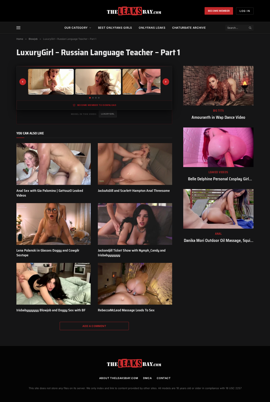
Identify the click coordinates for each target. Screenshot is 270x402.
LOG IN (245, 10)
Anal (218, 234)
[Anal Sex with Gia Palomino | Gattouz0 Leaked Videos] (53, 164)
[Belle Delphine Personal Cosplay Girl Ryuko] (218, 147)
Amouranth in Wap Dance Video (218, 117)
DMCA (147, 378)
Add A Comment (94, 326)
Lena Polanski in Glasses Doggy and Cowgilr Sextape (47, 253)
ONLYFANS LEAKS (152, 27)
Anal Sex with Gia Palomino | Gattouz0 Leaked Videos (49, 193)
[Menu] (18, 27)
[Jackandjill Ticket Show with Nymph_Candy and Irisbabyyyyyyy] (135, 224)
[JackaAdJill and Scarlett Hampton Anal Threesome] (135, 164)
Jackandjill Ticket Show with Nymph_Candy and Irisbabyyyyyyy (131, 253)
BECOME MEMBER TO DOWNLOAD (96, 105)
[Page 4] (99, 98)
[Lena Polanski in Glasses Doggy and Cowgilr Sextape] (53, 224)
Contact (164, 378)
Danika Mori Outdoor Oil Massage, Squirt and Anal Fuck (218, 240)
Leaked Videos (218, 172)
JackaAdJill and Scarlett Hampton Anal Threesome (134, 190)
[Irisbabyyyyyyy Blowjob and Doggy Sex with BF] (53, 284)
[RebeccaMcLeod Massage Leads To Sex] (135, 284)
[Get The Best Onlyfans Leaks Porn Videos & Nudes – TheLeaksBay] (135, 11)
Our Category (76, 27)
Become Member (219, 10)
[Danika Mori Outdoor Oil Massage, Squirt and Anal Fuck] (218, 209)
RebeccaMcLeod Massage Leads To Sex (126, 310)
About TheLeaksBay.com (118, 378)
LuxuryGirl (108, 114)
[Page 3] (96, 98)
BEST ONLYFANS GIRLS (115, 27)
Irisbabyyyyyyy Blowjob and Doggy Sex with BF (51, 310)
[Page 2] (93, 98)
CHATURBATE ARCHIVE (189, 27)
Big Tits (218, 111)
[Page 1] (90, 98)
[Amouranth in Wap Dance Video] (218, 85)
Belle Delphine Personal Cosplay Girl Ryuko (218, 179)
